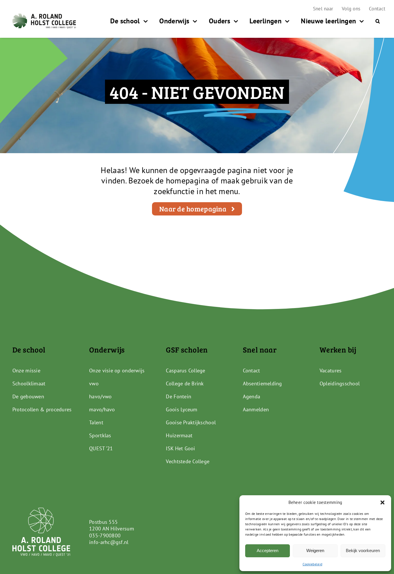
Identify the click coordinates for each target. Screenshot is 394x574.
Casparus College (185, 370)
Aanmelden (256, 409)
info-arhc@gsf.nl (108, 542)
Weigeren (315, 550)
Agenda (251, 396)
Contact (251, 370)
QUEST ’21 (101, 448)
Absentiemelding (262, 383)
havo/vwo (100, 396)
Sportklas (100, 435)
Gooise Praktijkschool (191, 422)
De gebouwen (28, 396)
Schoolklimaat (29, 383)
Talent (96, 422)
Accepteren (267, 550)
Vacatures (331, 370)
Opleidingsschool (340, 383)
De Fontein (178, 396)
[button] (382, 502)
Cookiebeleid (312, 564)
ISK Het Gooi (180, 448)
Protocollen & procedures (42, 409)
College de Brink (185, 383)
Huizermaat (179, 435)
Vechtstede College (187, 461)
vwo (94, 383)
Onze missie (26, 370)
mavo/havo (102, 409)
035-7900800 (105, 535)
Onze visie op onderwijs (117, 370)
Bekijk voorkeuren (363, 550)
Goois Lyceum (181, 409)
